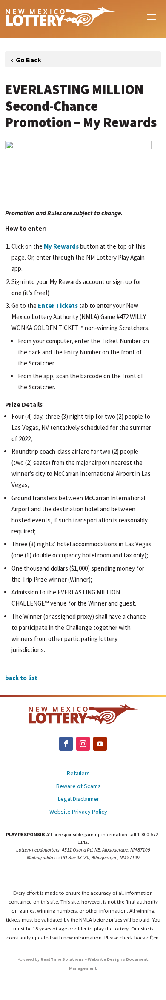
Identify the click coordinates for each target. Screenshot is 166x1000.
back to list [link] (21, 678)
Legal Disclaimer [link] (78, 799)
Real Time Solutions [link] (62, 959)
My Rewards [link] (61, 246)
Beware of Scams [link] (78, 786)
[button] (151, 16)
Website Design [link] (105, 959)
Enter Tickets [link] (58, 305)
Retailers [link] (78, 773)
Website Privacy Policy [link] (78, 812)
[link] (60, 16)
